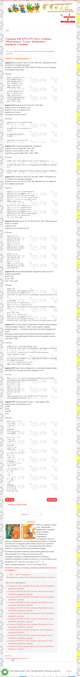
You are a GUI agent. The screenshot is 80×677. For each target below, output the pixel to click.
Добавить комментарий (17, 504)
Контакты (8, 656)
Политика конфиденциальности (16, 658)
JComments (54, 507)
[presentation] (42, 554)
